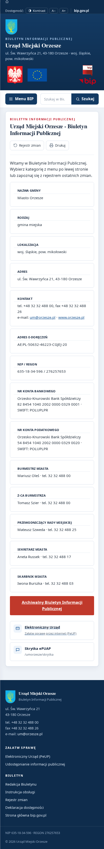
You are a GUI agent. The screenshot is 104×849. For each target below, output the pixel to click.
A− (54, 10)
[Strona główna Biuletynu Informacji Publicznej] (87, 75)
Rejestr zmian (30, 145)
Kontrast (39, 10)
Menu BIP (24, 98)
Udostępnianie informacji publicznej (35, 764)
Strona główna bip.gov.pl (25, 815)
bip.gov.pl (81, 10)
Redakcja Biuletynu (21, 784)
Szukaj (88, 98)
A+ (64, 10)
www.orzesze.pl (71, 317)
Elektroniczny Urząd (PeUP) (27, 756)
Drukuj (60, 145)
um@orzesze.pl (42, 317)
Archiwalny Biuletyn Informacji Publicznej (52, 605)
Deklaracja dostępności (24, 807)
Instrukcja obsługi (20, 792)
